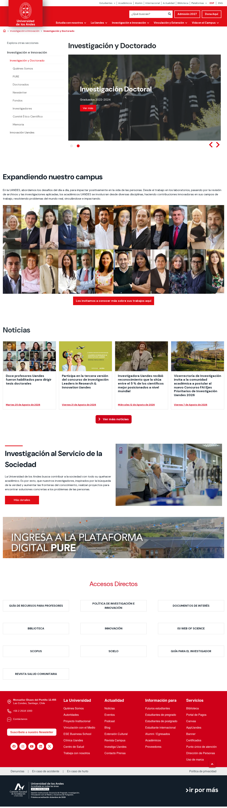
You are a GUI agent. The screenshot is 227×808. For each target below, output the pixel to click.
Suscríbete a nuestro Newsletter (31, 732)
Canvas (191, 721)
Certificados (193, 740)
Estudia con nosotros (69, 22)
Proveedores (153, 747)
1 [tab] (71, 145)
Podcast (109, 721)
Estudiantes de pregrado (160, 715)
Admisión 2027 (187, 14)
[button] (212, 764)
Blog (107, 727)
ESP (212, 3)
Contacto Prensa (115, 753)
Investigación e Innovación (129, 22)
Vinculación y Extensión (169, 22)
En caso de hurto (77, 771)
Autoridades (71, 715)
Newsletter (20, 92)
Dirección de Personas (200, 753)
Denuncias (17, 771)
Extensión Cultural (116, 734)
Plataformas (197, 3)
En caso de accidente (45, 771)
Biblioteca (183, 3)
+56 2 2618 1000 (22, 710)
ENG (220, 3)
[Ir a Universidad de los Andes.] (4, 31)
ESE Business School (77, 734)
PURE (16, 76)
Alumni (138, 3)
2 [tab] (78, 145)
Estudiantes (105, 3)
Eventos (109, 715)
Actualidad (169, 3)
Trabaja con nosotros (76, 753)
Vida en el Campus (204, 22)
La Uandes (97, 22)
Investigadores (22, 108)
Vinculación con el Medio (79, 727)
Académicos (125, 3)
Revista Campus (114, 740)
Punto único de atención (201, 747)
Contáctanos (20, 719)
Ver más (88, 104)
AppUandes (193, 727)
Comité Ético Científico (28, 116)
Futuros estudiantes (157, 708)
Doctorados (21, 84)
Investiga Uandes (115, 747)
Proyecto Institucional (76, 721)
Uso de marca (195, 759)
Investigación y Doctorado (27, 60)
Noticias (109, 708)
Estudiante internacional (160, 727)
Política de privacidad (202, 771)
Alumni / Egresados (157, 734)
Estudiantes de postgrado (161, 721)
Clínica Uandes (73, 740)
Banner (190, 734)
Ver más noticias (115, 419)
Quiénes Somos (23, 68)
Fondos (18, 100)
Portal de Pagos (196, 715)
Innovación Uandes (22, 132)
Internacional (152, 3)
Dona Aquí (211, 14)
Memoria (18, 124)
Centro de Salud (73, 747)
